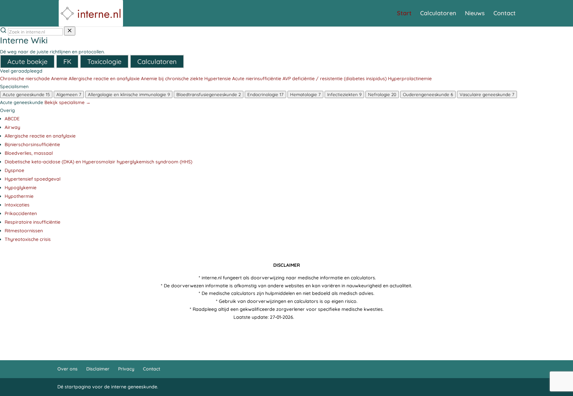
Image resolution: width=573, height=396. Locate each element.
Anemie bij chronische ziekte (172, 79)
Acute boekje (27, 61)
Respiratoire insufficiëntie (32, 222)
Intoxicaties (17, 205)
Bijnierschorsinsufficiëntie (32, 144)
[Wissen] (69, 31)
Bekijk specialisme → (67, 102)
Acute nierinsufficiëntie (256, 79)
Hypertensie (217, 79)
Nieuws (475, 14)
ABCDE (12, 119)
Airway (12, 127)
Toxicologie (104, 61)
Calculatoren (438, 14)
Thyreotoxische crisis (28, 239)
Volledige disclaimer (317, 317)
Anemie (59, 79)
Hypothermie (19, 196)
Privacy (126, 369)
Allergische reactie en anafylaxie (104, 79)
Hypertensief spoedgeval (32, 179)
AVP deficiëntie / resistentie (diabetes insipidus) (335, 79)
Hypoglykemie (20, 188)
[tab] (26, 94)
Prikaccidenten (21, 213)
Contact (504, 14)
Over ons (67, 369)
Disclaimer (97, 369)
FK (67, 61)
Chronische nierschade (25, 79)
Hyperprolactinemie (410, 79)
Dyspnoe (14, 170)
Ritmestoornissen (24, 231)
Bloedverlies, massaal (29, 153)
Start (404, 14)
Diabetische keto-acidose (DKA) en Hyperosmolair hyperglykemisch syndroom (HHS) (98, 162)
